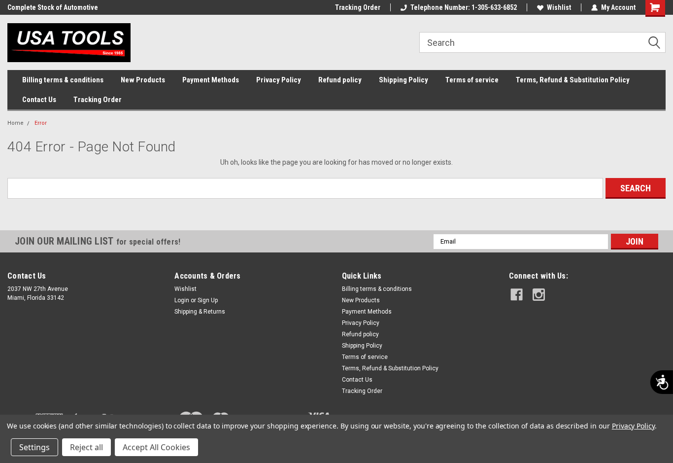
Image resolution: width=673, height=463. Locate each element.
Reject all (86, 447)
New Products (143, 79)
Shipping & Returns (199, 311)
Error (40, 123)
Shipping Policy (403, 79)
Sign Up (208, 300)
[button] (657, 43)
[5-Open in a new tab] (539, 294)
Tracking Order (357, 7)
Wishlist (559, 7)
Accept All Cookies (156, 447)
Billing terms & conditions (62, 79)
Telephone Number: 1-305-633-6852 (463, 7)
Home (15, 123)
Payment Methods (210, 79)
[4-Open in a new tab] (516, 294)
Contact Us (39, 99)
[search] (542, 42)
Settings (34, 447)
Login (181, 300)
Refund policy (340, 79)
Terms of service (472, 79)
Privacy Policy (278, 79)
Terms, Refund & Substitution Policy (573, 79)
